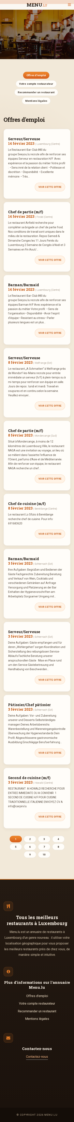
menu (37, 5)
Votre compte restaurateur (36, 83)
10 (44, 854)
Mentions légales (36, 100)
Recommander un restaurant (36, 92)
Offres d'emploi (36, 75)
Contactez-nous (37, 1057)
